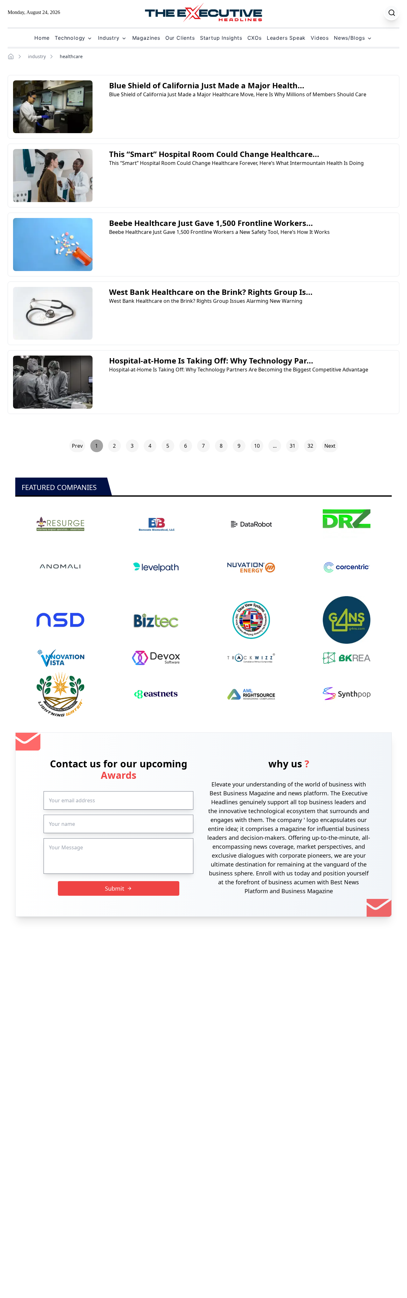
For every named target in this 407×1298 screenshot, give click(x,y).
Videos (320, 38)
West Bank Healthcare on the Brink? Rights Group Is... (211, 292)
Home (42, 38)
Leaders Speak (286, 38)
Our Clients (180, 38)
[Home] (11, 56)
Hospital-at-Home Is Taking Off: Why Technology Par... (211, 360)
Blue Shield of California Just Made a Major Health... (206, 85)
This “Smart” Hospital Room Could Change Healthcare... (214, 154)
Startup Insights (221, 38)
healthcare (71, 56)
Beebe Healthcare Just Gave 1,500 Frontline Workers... (211, 223)
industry (37, 56)
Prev (77, 445)
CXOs (254, 38)
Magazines (146, 38)
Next (329, 445)
